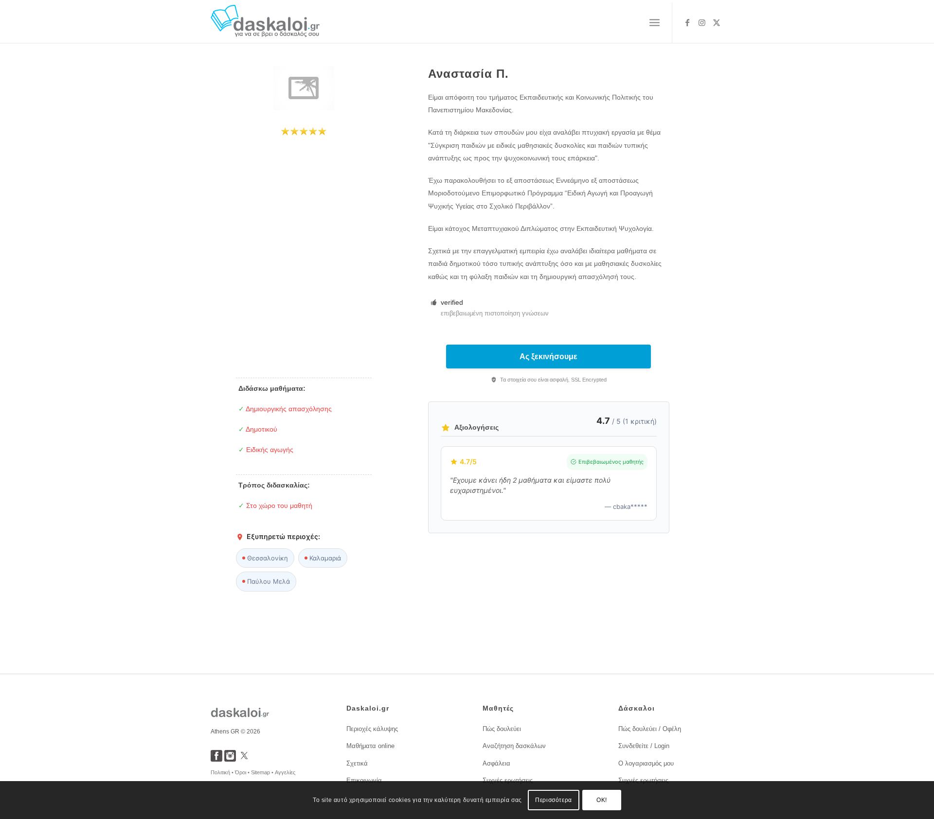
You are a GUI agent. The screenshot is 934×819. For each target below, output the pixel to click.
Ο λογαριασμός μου (646, 763)
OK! (601, 800)
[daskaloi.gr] (265, 22)
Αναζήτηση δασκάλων (514, 745)
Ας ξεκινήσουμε (548, 356)
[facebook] (216, 759)
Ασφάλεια (496, 763)
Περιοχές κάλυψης (372, 728)
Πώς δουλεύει (502, 728)
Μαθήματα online (370, 745)
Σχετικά (357, 763)
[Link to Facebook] (687, 22)
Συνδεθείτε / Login (643, 745)
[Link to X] (716, 22)
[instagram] (230, 759)
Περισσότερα (553, 800)
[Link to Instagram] (702, 22)
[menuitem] (654, 23)
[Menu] (654, 23)
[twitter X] (244, 759)
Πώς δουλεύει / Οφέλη (649, 728)
